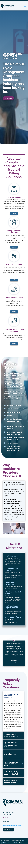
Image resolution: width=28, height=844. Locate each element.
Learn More (14, 213)
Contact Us (8, 98)
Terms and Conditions (12, 842)
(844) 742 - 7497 (8, 829)
